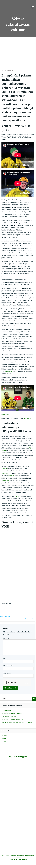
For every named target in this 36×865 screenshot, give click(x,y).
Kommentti (7, 638)
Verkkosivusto (7, 673)
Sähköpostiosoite (8, 666)
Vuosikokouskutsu (7, 710)
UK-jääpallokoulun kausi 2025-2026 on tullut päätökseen (17, 722)
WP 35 (17, 496)
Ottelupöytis (5, 414)
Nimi (4, 658)
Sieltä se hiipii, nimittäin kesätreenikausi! (13, 719)
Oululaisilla (4, 473)
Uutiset (4, 741)
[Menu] (32, 7)
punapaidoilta (5, 480)
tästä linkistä (8, 371)
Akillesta (4, 468)
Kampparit (11, 475)
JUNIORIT (5, 738)
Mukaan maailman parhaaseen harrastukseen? (14, 713)
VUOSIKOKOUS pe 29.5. (9, 716)
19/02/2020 (10, 70)
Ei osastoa (4, 735)
